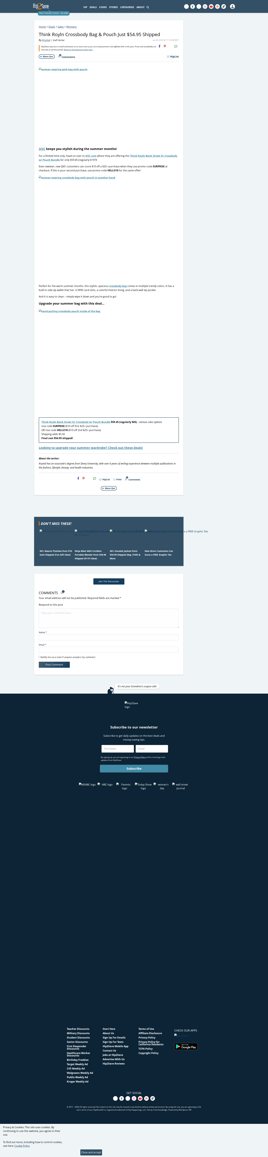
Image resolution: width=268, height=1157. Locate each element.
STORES (113, 7)
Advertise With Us (114, 1059)
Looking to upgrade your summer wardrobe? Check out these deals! (91, 448)
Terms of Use (146, 1029)
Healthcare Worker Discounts (78, 1054)
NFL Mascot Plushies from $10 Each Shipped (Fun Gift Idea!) (56, 553)
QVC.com (90, 156)
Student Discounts (78, 1037)
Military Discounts (78, 1033)
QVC (42, 149)
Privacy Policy (146, 1037)
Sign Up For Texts (113, 1042)
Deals (52, 27)
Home (42, 27)
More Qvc (48, 56)
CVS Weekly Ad (76, 1068)
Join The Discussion (109, 581)
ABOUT (140, 7)
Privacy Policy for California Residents (150, 1043)
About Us (108, 1033)
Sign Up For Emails (114, 1037)
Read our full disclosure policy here (78, 49)
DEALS (93, 7)
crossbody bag (118, 286)
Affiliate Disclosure (150, 1033)
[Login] (232, 6)
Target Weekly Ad (77, 1064)
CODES (103, 7)
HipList (174, 56)
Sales (61, 27)
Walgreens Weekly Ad (80, 1073)
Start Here (109, 1029)
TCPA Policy (145, 1048)
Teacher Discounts (78, 1029)
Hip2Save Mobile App (115, 1046)
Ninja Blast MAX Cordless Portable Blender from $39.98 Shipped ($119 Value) (90, 555)
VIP (85, 7)
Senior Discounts (77, 1042)
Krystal (46, 40)
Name (43, 632)
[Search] (148, 7)
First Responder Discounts (76, 1047)
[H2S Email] (170, 46)
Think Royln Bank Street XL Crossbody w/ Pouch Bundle (75, 422)
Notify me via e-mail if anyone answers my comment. (68, 657)
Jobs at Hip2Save (113, 1055)
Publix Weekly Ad (77, 1077)
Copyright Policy (148, 1053)
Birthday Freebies (78, 1060)
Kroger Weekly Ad (77, 1081)
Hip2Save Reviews (114, 1063)
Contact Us (109, 1050)
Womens (71, 27)
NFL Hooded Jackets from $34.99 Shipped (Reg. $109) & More (125, 555)
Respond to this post (51, 604)
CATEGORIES (127, 7)
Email (42, 644)
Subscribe (134, 768)
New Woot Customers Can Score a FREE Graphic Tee (159, 553)
